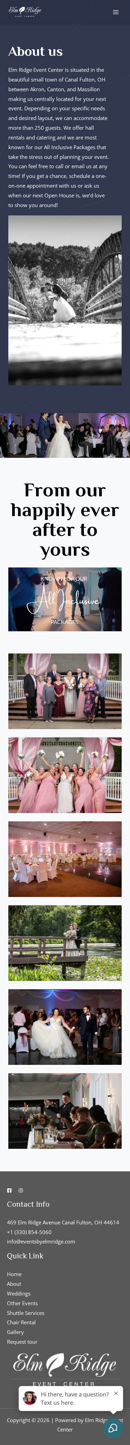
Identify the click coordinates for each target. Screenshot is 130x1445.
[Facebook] (9, 1190)
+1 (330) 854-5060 (29, 1232)
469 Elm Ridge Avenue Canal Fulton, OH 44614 (63, 1222)
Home (14, 1274)
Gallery (15, 1331)
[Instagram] (20, 1190)
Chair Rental (21, 1322)
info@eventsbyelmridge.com (41, 1241)
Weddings (19, 1293)
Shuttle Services (25, 1312)
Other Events (22, 1303)
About (14, 1283)
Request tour (22, 1341)
